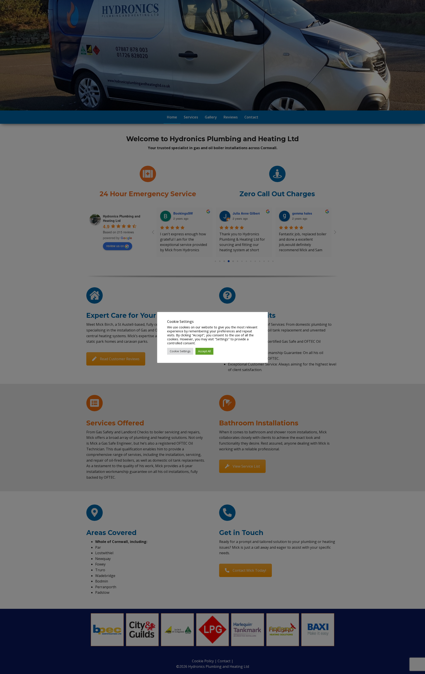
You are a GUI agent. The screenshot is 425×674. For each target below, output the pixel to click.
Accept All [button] (204, 351)
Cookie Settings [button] (180, 351)
